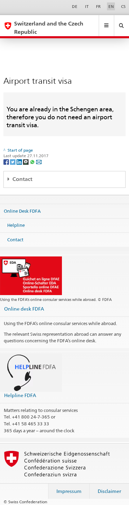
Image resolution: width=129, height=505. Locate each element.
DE (74, 6)
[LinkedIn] (20, 161)
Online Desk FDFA (22, 210)
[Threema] (26, 161)
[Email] (39, 161)
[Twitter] (13, 161)
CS (123, 6)
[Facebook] (6, 161)
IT (87, 6)
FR (98, 6)
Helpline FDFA (20, 395)
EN (111, 6)
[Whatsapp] (33, 161)
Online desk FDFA (24, 309)
